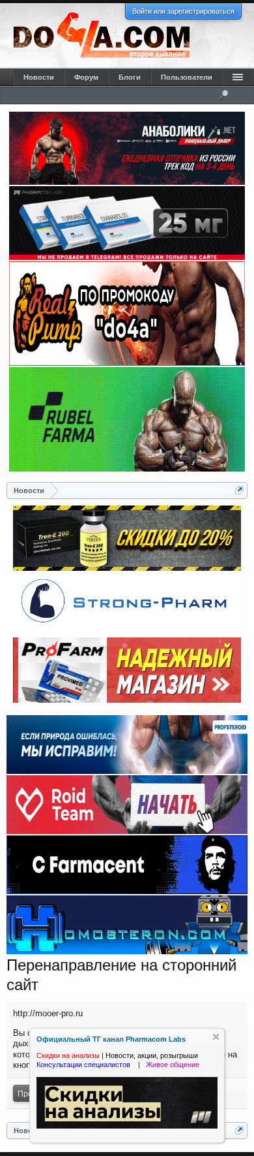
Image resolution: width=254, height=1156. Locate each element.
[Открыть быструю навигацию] (239, 490)
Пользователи (186, 77)
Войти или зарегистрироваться (183, 11)
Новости (38, 77)
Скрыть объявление (216, 1037)
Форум (86, 77)
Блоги (130, 77)
